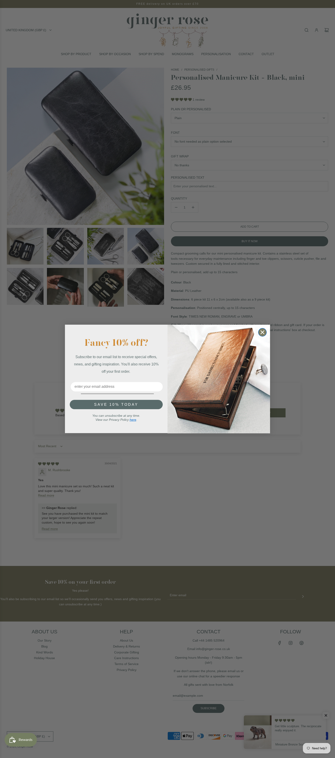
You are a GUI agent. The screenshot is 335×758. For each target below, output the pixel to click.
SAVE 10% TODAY (116, 404)
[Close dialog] (262, 332)
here (133, 419)
